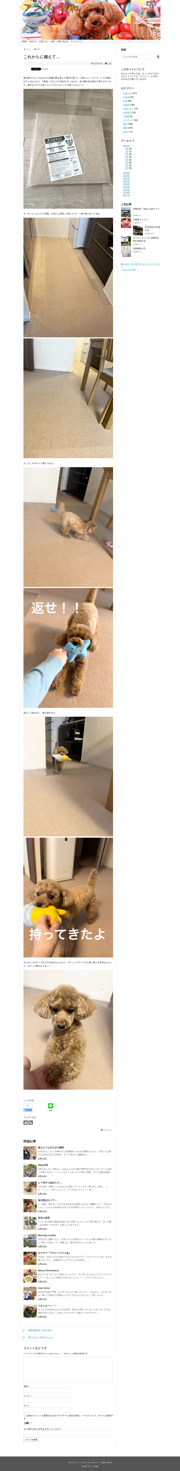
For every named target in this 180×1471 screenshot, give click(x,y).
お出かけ (32, 41)
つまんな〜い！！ (47, 1305)
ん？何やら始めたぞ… (50, 1182)
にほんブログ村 (128, 270)
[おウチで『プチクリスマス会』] (30, 1258)
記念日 (126, 131)
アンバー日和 (93, 1466)
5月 (126, 157)
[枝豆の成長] (30, 1223)
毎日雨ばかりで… (47, 1200)
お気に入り (43, 41)
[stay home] (30, 1293)
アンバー (107, 1130)
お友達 (126, 97)
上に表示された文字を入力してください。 (43, 1429)
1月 (126, 168)
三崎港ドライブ (140, 219)
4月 (126, 160)
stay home (44, 1288)
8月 (126, 149)
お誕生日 (127, 112)
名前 (26, 1386)
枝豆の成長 (44, 1217)
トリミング (128, 120)
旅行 (125, 124)
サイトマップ (76, 41)
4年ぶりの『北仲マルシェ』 (41, 1337)
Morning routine (47, 1235)
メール (27, 1396)
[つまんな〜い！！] (30, 1311)
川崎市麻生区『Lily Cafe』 (40, 1330)
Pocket (45, 69)
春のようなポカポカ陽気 (51, 1147)
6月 (126, 154)
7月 (126, 151)
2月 (126, 165)
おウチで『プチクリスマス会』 (54, 1253)
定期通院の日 (139, 248)
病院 (125, 128)
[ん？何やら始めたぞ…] (30, 1188)
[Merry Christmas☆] (30, 1276)
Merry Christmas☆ (48, 1270)
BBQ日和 (43, 1165)
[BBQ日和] (30, 1170)
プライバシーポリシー (90, 1462)
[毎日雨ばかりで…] (30, 1205)
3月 (126, 162)
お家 (53, 41)
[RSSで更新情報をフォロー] (154, 3)
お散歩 (126, 105)
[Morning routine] (30, 1240)
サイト (26, 1406)
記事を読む (42, 1158)
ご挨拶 (23, 41)
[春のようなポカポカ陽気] (30, 1153)
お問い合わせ (62, 41)
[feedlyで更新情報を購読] (149, 3)
